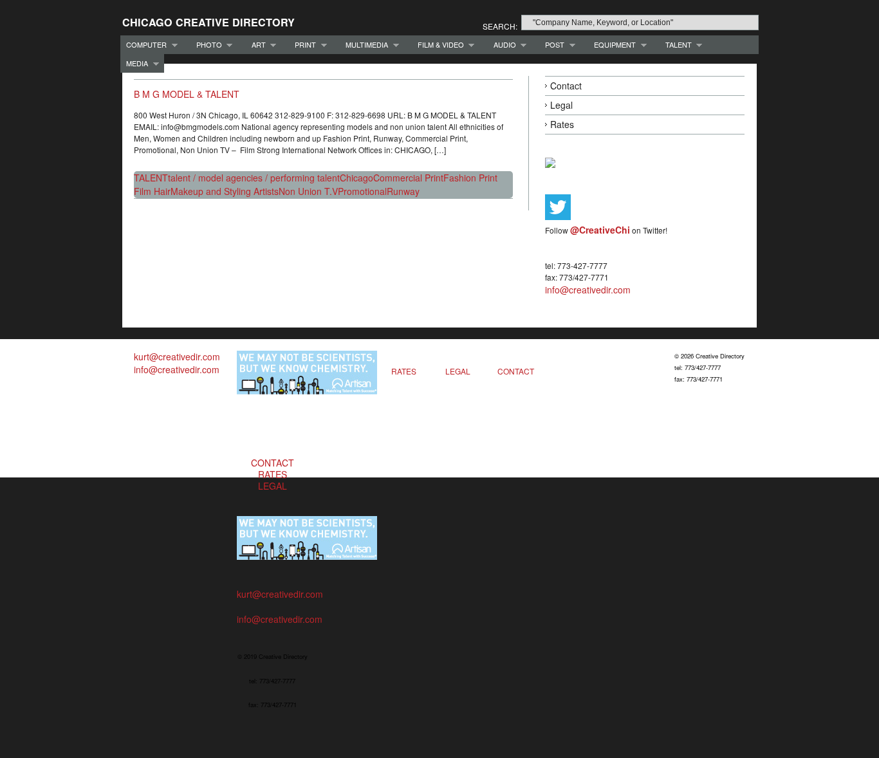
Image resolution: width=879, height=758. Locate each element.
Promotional (362, 191)
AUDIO (502, 44)
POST (551, 44)
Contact (566, 85)
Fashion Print (470, 177)
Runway (403, 191)
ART (256, 44)
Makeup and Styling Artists (225, 191)
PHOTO (206, 44)
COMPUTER (143, 44)
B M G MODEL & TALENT (186, 94)
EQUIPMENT (612, 44)
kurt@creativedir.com (177, 356)
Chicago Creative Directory (208, 22)
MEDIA (134, 63)
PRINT (302, 44)
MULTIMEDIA (364, 44)
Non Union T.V (308, 191)
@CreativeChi (600, 229)
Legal (561, 104)
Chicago (356, 177)
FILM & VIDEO (438, 44)
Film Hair (152, 191)
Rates (562, 124)
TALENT (676, 44)
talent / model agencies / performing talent (254, 177)
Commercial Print (408, 177)
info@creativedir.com (588, 289)
